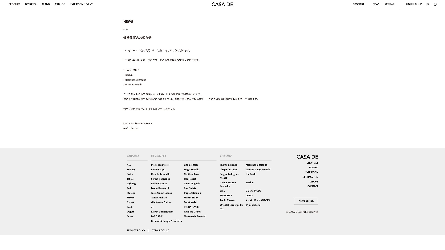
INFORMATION (310, 177)
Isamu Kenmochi (160, 188)
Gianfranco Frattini (161, 202)
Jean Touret (190, 179)
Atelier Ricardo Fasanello (228, 184)
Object (130, 211)
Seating (131, 169)
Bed (129, 188)
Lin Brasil (251, 174)
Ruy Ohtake (190, 188)
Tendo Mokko (227, 200)
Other (130, 216)
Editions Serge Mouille (258, 169)
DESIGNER (30, 4)
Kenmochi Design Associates (166, 221)
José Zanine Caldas (161, 193)
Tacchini (250, 182)
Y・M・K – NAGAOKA (258, 200)
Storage (131, 193)
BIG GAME (157, 216)
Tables (130, 179)
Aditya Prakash (159, 197)
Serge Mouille (191, 169)
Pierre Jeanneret (159, 164)
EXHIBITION (311, 172)
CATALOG (60, 4)
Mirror (130, 197)
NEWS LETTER (306, 200)
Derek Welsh (190, 202)
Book (129, 207)
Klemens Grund (192, 211)
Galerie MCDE (253, 191)
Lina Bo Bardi (191, 164)
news (125, 29)
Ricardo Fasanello (160, 174)
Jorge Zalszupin (192, 193)
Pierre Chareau (159, 183)
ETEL (222, 191)
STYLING (389, 4)
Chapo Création (228, 169)
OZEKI (249, 195)
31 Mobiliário (253, 205)
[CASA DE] (222, 4)
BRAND (46, 4)
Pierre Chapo (158, 169)
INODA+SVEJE (191, 207)
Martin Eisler (191, 197)
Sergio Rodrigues (160, 179)
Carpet (130, 202)
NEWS (376, 4)
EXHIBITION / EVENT (81, 4)
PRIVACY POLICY (136, 230)
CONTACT (313, 186)
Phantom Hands (228, 164)
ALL (129, 164)
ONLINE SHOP (414, 4)
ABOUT (314, 181)
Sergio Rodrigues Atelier (229, 176)
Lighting (131, 183)
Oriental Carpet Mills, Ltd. (231, 206)
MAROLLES (226, 195)
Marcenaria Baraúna (194, 216)
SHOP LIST (312, 163)
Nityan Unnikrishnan (162, 211)
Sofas (130, 174)
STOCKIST (358, 4)
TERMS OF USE (160, 230)
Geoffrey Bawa (191, 174)
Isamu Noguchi (192, 183)
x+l (152, 207)
